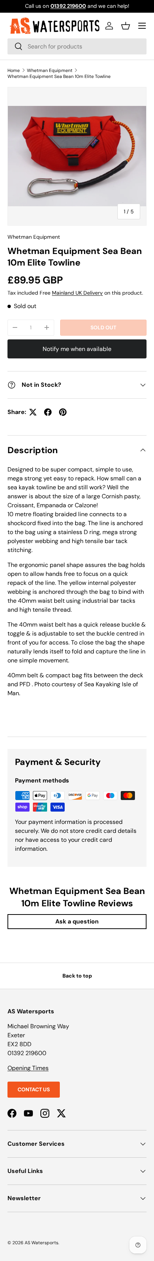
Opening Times (28, 1068)
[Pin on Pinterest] (62, 412)
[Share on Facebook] (47, 412)
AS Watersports (41, 1243)
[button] (125, 26)
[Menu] (142, 26)
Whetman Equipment (50, 70)
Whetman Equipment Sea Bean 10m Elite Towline (59, 76)
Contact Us (34, 1089)
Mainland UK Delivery (77, 292)
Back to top (77, 975)
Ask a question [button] (77, 921)
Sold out (103, 327)
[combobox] (77, 46)
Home (13, 70)
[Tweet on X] (32, 412)
